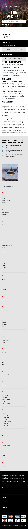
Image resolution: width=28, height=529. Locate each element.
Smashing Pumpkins (6, 399)
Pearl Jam (4, 362)
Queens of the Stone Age (7, 375)
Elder (3, 249)
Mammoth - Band (5, 338)
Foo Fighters (4, 267)
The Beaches (4, 413)
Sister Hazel (4, 397)
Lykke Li (4, 326)
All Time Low (4, 198)
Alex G (3, 196)
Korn (3, 310)
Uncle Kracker (5, 435)
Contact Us (4, 501)
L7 (2, 320)
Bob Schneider (5, 214)
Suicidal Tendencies (6, 403)
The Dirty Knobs (5, 415)
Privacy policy (23, 525)
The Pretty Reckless (6, 421)
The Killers (4, 419)
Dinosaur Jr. (4, 235)
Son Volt (3, 401)
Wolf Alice (4, 455)
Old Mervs (4, 352)
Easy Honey (4, 247)
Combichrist (4, 224)
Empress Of (4, 253)
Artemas (4, 202)
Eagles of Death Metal (7, 245)
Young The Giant (5, 466)
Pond (3, 364)
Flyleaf (3, 265)
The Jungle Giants (6, 417)
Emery (3, 251)
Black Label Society (6, 212)
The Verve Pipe (5, 423)
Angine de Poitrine (6, 200)
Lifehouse (4, 322)
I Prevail (4, 289)
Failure (3, 263)
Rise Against (4, 385)
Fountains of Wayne (6, 269)
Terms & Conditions (16, 525)
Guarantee (4, 491)
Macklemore (4, 336)
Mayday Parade (5, 340)
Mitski (3, 342)
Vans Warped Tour (6, 445)
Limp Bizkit (4, 324)
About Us (4, 511)
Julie (3, 299)
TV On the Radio (5, 425)
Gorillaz (3, 279)
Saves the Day (5, 395)
